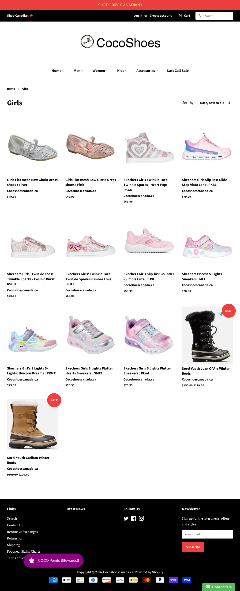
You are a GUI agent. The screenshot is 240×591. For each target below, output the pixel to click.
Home (57, 70)
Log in (138, 15)
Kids (121, 70)
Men (77, 70)
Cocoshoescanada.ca (118, 572)
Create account (161, 15)
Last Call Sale (178, 70)
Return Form (16, 538)
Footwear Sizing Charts (23, 551)
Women (99, 70)
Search (12, 518)
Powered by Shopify (149, 572)
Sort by (188, 102)
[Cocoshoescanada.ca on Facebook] (133, 519)
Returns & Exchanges (22, 531)
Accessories (146, 70)
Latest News (75, 509)
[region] (120, 5)
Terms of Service (19, 558)
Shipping (13, 545)
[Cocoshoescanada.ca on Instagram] (141, 519)
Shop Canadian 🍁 (20, 15)
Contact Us (15, 525)
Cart (187, 15)
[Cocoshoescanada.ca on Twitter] (126, 519)
